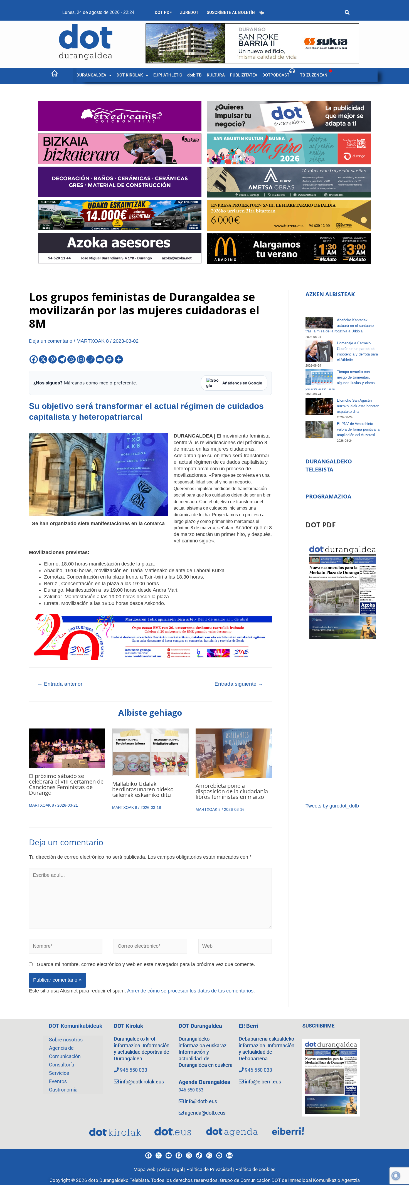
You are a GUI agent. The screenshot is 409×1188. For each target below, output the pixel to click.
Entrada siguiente (239, 684)
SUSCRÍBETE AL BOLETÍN (231, 12)
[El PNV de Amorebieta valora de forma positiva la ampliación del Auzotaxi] (319, 429)
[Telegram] (62, 359)
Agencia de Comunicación (65, 1052)
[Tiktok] (199, 1155)
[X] (43, 359)
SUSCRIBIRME (318, 1026)
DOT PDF (163, 12)
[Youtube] (169, 1155)
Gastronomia (63, 1090)
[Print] (109, 359)
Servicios (59, 1073)
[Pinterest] (52, 359)
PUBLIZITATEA (243, 75)
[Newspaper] (229, 1155)
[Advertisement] (342, 722)
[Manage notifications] (395, 1175)
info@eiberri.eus (263, 1082)
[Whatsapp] (71, 359)
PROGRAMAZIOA (328, 496)
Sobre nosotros (66, 1040)
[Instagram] (81, 359)
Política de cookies (255, 1169)
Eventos (58, 1081)
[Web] (235, 947)
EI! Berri (248, 1025)
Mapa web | (146, 1169)
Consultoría (61, 1065)
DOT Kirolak (128, 1025)
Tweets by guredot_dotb (332, 806)
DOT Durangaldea (200, 1025)
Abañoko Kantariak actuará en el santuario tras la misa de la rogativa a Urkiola (339, 325)
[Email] (100, 359)
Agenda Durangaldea (204, 1082)
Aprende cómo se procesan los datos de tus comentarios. (191, 991)
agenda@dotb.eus (205, 1113)
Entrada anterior (59, 684)
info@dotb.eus (201, 1101)
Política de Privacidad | (210, 1169)
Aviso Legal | (172, 1169)
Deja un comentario (50, 341)
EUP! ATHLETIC (167, 75)
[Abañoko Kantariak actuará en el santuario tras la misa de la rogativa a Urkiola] (319, 323)
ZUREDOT (189, 12)
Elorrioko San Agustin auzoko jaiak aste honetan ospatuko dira (358, 406)
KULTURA (216, 75)
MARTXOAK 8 (93, 341)
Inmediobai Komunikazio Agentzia (324, 1180)
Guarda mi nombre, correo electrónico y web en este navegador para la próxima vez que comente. (146, 964)
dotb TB (194, 75)
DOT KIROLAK (130, 75)
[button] (94, 75)
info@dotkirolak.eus (142, 1082)
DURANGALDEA (91, 75)
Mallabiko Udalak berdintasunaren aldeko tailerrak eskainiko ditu (143, 789)
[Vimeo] (179, 1155)
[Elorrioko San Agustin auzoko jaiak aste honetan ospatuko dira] (319, 406)
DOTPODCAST (275, 75)
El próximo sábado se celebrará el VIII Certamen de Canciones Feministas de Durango (66, 784)
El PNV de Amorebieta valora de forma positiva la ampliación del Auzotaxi (358, 429)
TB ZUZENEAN (313, 75)
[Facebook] (33, 359)
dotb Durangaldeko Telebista (118, 1180)
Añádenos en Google (242, 383)
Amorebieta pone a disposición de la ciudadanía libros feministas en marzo (232, 791)
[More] (119, 359)
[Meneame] (90, 359)
